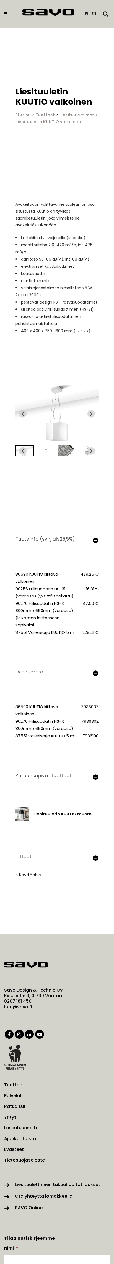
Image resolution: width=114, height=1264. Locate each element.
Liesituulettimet (76, 115)
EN (94, 13)
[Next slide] (91, 414)
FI (86, 13)
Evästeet (14, 1149)
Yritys (10, 1117)
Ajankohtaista (20, 1139)
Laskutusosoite (21, 1128)
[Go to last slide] (23, 414)
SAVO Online (29, 1208)
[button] (46, 450)
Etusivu (23, 115)
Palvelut (13, 1096)
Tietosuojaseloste (24, 1160)
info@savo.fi (18, 1007)
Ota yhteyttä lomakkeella (43, 1196)
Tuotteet (45, 115)
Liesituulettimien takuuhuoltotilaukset (57, 1184)
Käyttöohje (30, 875)
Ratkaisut (15, 1106)
